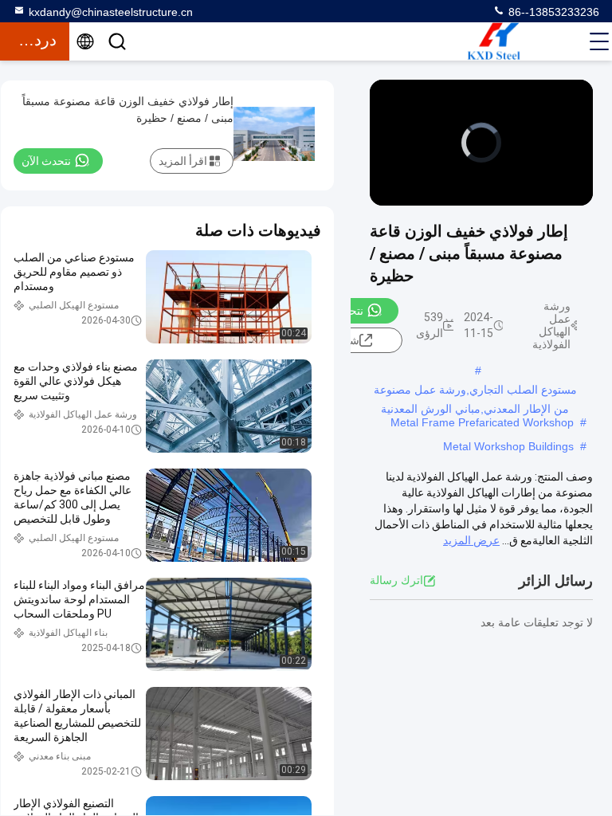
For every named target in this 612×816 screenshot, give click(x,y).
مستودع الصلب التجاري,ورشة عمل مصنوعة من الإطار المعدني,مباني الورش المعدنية (475, 391)
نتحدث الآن (338, 310)
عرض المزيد (471, 540)
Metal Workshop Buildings (508, 446)
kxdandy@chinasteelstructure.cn (111, 12)
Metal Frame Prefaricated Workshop (482, 422)
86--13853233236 (552, 12)
